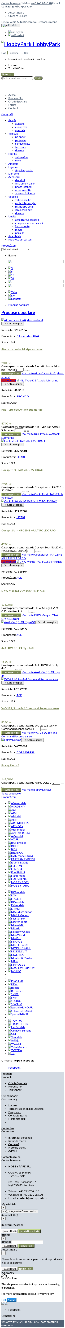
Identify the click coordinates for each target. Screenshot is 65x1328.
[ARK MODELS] (18, 822)
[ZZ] (11, 1053)
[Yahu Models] (17, 1046)
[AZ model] (15, 836)
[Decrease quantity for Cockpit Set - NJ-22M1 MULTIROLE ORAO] (39, 551)
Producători (8, 245)
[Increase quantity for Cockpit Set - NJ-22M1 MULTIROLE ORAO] (36, 551)
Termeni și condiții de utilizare (26, 1108)
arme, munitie (23, 190)
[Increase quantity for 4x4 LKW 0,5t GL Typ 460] (16, 669)
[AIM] (12, 813)
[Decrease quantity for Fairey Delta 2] (2, 787)
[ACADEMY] (16, 806)
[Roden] (13, 987)
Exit (3, 1299)
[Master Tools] (17, 921)
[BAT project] (17, 842)
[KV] (11, 295)
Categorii (7, 114)
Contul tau (7, 1128)
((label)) (6, 1241)
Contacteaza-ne (10, 3)
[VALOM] (14, 1043)
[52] (11, 278)
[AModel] (14, 816)
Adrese (12, 1150)
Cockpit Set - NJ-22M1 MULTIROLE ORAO (28, 530)
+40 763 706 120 (41, 3)
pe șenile (20, 140)
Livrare (12, 1105)
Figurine (13, 167)
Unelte (12, 216)
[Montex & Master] (20, 958)
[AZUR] (13, 839)
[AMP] (13, 819)
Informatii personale (20, 1137)
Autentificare (16, 12)
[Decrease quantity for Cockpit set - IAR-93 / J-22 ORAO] (27, 491)
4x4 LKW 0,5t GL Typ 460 (17, 648)
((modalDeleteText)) (29, 1231)
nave (18, 160)
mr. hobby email (24, 206)
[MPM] (13, 961)
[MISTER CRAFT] (19, 944)
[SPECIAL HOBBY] (20, 1010)
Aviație (12, 120)
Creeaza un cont (17, 15)
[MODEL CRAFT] (19, 948)
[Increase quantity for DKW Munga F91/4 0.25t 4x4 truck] (30, 612)
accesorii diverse (25, 193)
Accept (11, 1300)
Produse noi (15, 1086)
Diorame (13, 173)
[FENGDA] (15, 869)
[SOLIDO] (14, 1000)
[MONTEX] (16, 954)
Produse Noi (15, 98)
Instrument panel (25, 183)
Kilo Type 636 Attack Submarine (21, 409)
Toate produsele (12, 793)
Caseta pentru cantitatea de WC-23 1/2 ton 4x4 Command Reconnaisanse (29, 727)
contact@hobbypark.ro (16, 6)
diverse (19, 150)
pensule (19, 232)
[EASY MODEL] (18, 862)
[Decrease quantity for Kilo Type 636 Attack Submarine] (28, 431)
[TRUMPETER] (18, 1023)
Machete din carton (20, 239)
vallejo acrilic (23, 199)
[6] (10, 271)
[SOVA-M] (15, 1004)
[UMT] (13, 1033)
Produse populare (18, 304)
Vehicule (13, 133)
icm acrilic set (23, 209)
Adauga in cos (11, 373)
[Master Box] (16, 918)
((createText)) (26, 1246)
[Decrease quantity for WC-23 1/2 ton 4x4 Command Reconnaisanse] (45, 729)
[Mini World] (16, 934)
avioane (19, 123)
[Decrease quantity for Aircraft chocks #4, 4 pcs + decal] (28, 370)
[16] (11, 274)
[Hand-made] (16, 875)
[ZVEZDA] (15, 1050)
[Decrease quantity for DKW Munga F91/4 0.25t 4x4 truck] (33, 612)
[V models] (15, 1037)
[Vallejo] (13, 1040)
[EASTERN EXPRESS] (21, 859)
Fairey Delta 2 (10, 765)
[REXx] (13, 984)
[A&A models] (17, 803)
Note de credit (17, 1147)
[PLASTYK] (15, 981)
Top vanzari (15, 1089)
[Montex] (14, 298)
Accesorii (14, 176)
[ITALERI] (14, 898)
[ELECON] (15, 865)
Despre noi (14, 1112)
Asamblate (14, 236)
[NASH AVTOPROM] (22, 967)
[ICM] (12, 895)
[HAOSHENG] (17, 878)
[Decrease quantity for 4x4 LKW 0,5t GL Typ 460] (20, 669)
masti (18, 229)
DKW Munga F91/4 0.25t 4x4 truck (23, 590)
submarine (21, 157)
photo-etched (23, 186)
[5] (10, 268)
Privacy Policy (45, 1293)
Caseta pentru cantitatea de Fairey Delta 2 (26, 782)
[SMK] (12, 997)
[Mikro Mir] (16, 925)
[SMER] (13, 994)
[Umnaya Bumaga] (19, 1030)
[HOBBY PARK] (18, 885)
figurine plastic (24, 170)
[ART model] (16, 829)
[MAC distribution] (20, 911)
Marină (12, 153)
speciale (20, 130)
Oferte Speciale (17, 101)
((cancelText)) (9, 1231)
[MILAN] (14, 928)
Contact (13, 108)
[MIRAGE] (15, 941)
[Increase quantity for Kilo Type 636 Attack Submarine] (24, 431)
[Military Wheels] (19, 931)
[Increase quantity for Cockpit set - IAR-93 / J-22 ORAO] (24, 491)
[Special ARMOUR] (20, 1007)
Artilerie (13, 163)
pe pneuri (20, 136)
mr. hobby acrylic (25, 203)
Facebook (14, 1067)
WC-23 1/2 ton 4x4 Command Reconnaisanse (30, 708)
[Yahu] (12, 292)
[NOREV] (14, 971)
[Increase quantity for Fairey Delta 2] (62, 783)
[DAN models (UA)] (20, 855)
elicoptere (21, 126)
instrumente (22, 226)
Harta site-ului (16, 1118)
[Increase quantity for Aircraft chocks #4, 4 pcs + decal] (25, 370)
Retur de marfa (17, 1140)
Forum (12, 104)
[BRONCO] (15, 852)
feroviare (20, 147)
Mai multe (36, 789)
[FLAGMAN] (16, 872)
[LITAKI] (14, 908)
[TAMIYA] (15, 1020)
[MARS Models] (18, 915)
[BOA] (12, 849)
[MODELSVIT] (17, 951)
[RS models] (15, 990)
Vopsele (13, 196)
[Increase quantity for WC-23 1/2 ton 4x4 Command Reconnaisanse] (42, 729)
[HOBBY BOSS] (18, 882)
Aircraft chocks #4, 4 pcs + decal (21, 349)
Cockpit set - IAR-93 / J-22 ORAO (22, 469)
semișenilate (22, 143)
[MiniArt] (14, 938)
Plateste (7, 74)
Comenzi (13, 1144)
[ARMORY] (15, 826)
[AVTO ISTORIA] (19, 832)
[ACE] (12, 809)
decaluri (20, 180)
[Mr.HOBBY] (16, 964)
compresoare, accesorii (29, 223)
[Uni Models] (16, 1027)
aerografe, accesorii (27, 219)
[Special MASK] (18, 1014)
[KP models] (16, 902)
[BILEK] (13, 846)
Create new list (19, 1211)
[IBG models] (16, 892)
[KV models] (16, 905)
